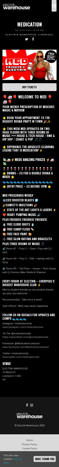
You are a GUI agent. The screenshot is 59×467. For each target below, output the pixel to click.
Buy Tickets (29, 87)
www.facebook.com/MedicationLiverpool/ (25, 347)
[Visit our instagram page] (31, 405)
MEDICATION (29, 24)
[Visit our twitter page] (26, 39)
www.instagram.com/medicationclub (22, 327)
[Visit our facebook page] (33, 39)
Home (29, 440)
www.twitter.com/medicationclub (20, 357)
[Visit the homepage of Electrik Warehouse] (16, 6)
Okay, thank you (44, 459)
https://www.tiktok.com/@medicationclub (25, 337)
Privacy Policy (29, 444)
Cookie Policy (29, 448)
